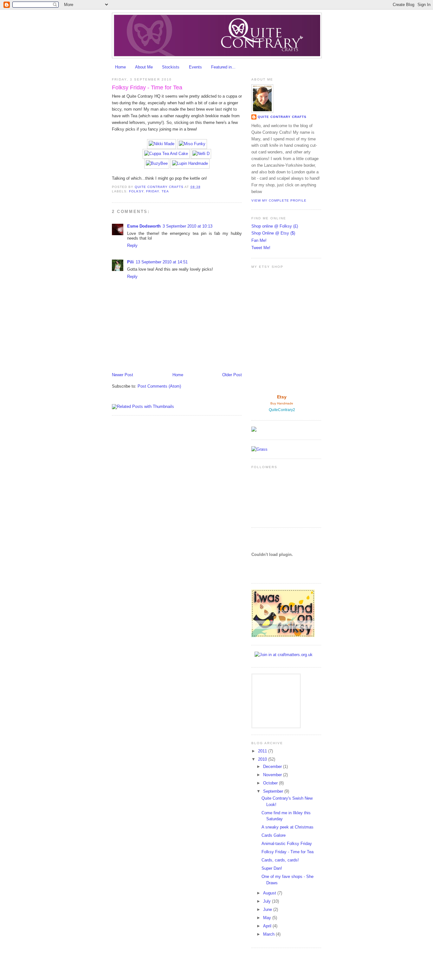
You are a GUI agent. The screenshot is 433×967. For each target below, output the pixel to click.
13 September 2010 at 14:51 (162, 262)
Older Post (232, 374)
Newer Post (122, 374)
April (268, 926)
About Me (144, 67)
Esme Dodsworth (144, 226)
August (270, 893)
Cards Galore (274, 835)
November (273, 774)
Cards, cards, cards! (280, 860)
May (267, 917)
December (273, 766)
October (271, 783)
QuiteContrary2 (282, 410)
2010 (263, 759)
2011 (263, 751)
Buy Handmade (281, 403)
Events (195, 67)
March (269, 934)
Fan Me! (259, 240)
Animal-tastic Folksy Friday (287, 843)
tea (165, 191)
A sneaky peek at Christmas (287, 827)
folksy (136, 191)
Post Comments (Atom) (159, 386)
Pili (130, 262)
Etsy (282, 396)
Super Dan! (272, 868)
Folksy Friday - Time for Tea (287, 851)
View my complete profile (279, 200)
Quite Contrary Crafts (282, 117)
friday (152, 191)
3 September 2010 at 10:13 (187, 226)
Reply (132, 245)
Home (120, 67)
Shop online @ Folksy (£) (274, 226)
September (273, 791)
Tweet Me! (260, 247)
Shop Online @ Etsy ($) (273, 233)
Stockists (170, 67)
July (267, 901)
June (268, 909)
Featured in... (223, 67)
